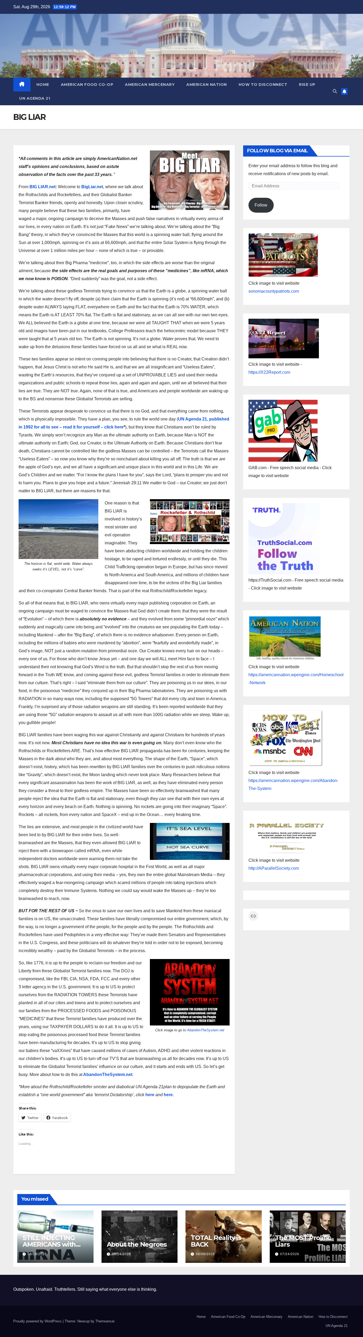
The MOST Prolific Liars (303, 1241)
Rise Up (307, 84)
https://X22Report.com (269, 372)
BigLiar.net (92, 186)
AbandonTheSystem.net (205, 1030)
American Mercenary (150, 84)
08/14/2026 (121, 1254)
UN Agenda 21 (34, 98)
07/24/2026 (289, 1254)
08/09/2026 (205, 1254)
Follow (261, 205)
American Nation (206, 84)
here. (169, 1094)
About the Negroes (137, 1244)
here (149, 1094)
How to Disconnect (263, 84)
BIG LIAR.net (42, 186)
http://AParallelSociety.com (273, 868)
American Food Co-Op (87, 84)
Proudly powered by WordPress (38, 1321)
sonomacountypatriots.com (273, 291)
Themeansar (104, 1321)
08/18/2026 (37, 1254)
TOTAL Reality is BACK (216, 1241)
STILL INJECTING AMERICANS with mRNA (49, 1244)
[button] (335, 91)
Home (42, 84)
